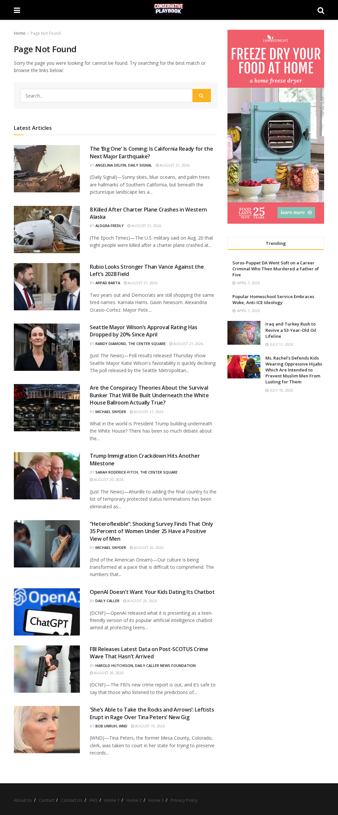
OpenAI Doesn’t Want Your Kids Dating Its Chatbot (152, 592)
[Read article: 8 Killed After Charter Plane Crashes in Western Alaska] (47, 229)
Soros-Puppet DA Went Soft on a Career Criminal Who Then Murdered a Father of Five (275, 269)
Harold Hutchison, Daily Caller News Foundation (145, 665)
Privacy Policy (184, 800)
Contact (46, 800)
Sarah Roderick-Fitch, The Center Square (136, 472)
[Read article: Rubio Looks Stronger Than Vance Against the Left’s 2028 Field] (47, 286)
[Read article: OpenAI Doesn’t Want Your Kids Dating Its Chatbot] (47, 612)
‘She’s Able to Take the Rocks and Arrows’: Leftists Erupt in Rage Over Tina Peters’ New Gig (152, 713)
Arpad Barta (107, 282)
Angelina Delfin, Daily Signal (123, 165)
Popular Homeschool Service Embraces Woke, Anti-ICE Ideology (273, 299)
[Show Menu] (17, 10)
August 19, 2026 (149, 725)
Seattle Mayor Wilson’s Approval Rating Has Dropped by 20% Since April (143, 331)
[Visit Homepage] (168, 10)
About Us (23, 800)
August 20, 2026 (108, 479)
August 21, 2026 (174, 165)
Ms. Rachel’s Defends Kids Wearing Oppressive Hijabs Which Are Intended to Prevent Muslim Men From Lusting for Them (293, 370)
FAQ (93, 800)
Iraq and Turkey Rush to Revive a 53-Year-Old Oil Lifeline (290, 330)
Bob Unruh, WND (111, 725)
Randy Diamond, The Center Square (130, 343)
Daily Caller (107, 600)
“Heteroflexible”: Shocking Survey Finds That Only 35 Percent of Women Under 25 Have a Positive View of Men (151, 531)
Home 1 (111, 800)
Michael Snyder (110, 411)
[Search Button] (321, 10)
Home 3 (156, 800)
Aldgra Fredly (109, 225)
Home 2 (134, 800)
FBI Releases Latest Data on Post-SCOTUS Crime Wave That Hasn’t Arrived (149, 652)
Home (19, 33)
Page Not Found (46, 33)
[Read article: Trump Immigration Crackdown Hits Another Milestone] (47, 475)
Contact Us (72, 800)
